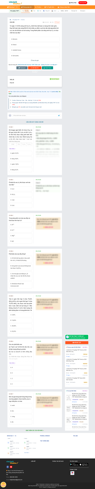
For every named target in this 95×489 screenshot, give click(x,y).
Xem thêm (26, 452)
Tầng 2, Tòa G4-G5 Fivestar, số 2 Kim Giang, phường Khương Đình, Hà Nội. (15, 472)
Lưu (58, 22)
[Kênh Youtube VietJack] (11, 467)
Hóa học (23, 19)
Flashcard (22, 67)
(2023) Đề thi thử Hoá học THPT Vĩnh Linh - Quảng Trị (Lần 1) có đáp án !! (37, 64)
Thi (36, 67)
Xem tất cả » (85, 390)
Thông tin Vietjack (58, 461)
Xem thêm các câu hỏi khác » (35, 430)
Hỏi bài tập (77, 342)
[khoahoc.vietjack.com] (15, 2)
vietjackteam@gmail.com (15, 479)
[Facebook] (7, 467)
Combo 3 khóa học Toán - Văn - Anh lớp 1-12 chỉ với (26, 100)
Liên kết (33, 461)
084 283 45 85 (14, 477)
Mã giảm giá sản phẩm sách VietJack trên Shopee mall (26, 107)
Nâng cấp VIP (49, 227)
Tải (48, 67)
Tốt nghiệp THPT (16, 19)
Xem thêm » (12, 148)
